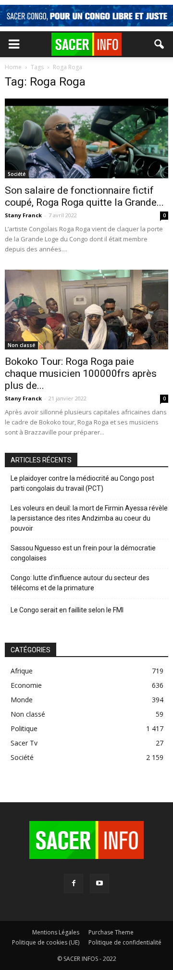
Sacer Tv (24, 742)
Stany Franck (23, 215)
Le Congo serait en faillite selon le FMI (67, 610)
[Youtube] (99, 883)
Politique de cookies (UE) (45, 942)
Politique (24, 728)
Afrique (22, 670)
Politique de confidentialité (124, 942)
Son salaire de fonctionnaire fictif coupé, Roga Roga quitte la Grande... (84, 196)
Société (16, 174)
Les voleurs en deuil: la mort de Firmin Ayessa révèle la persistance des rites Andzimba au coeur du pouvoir (89, 518)
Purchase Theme (111, 932)
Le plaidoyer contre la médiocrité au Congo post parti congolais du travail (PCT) (82, 483)
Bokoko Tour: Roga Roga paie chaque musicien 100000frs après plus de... (81, 373)
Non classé (21, 345)
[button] (159, 44)
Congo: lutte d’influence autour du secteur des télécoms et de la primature (80, 583)
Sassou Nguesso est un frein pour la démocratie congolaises (83, 553)
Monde (22, 699)
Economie (26, 685)
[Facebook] (73, 883)
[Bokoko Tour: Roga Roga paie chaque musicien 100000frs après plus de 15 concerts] (86, 309)
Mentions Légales (55, 932)
